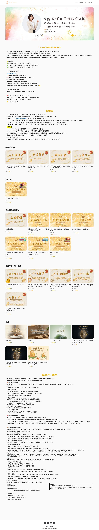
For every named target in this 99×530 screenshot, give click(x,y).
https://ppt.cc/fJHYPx (12, 73)
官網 (77, 2)
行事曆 (81, 2)
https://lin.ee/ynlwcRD (21, 118)
